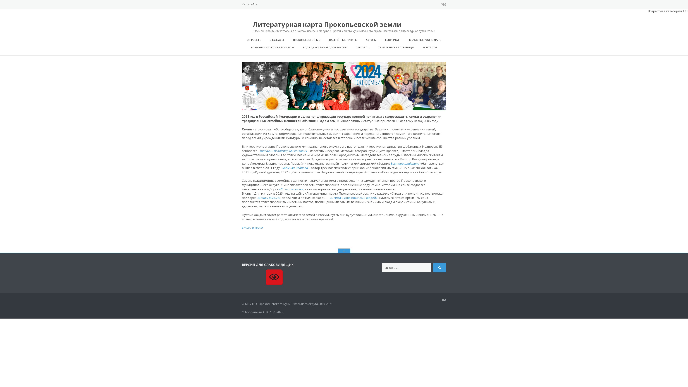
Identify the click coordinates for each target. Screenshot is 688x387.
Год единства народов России (325, 47)
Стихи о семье (252, 228)
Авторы (371, 40)
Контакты (430, 47)
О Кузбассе (277, 40)
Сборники (392, 40)
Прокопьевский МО (307, 40)
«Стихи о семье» (291, 189)
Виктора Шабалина (405, 163)
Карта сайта (249, 4)
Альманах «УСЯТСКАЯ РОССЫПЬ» (273, 47)
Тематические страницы (396, 47)
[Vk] (443, 4)
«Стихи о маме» (268, 198)
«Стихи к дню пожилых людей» (354, 198)
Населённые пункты (343, 40)
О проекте (254, 40)
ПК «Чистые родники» (423, 40)
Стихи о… (363, 47)
